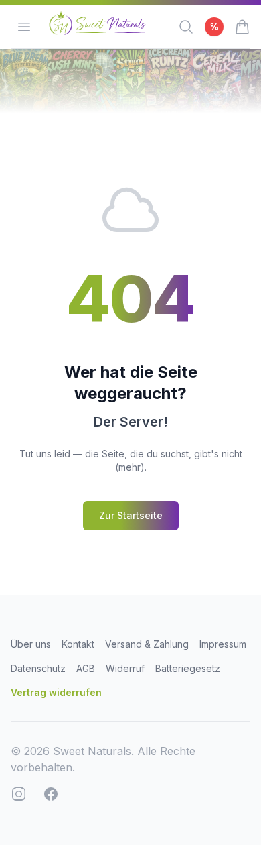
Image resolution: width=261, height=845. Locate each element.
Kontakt (78, 644)
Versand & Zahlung (147, 644)
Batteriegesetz (187, 668)
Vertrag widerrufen (56, 692)
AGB (85, 668)
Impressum (222, 644)
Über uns (31, 644)
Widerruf (125, 668)
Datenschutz (38, 668)
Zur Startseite (131, 515)
